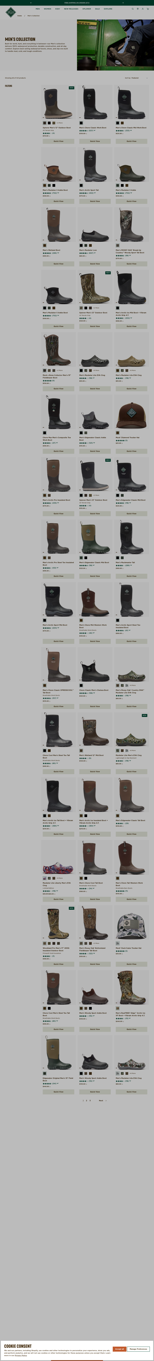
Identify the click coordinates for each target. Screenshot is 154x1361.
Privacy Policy (21, 1355)
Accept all (119, 1349)
